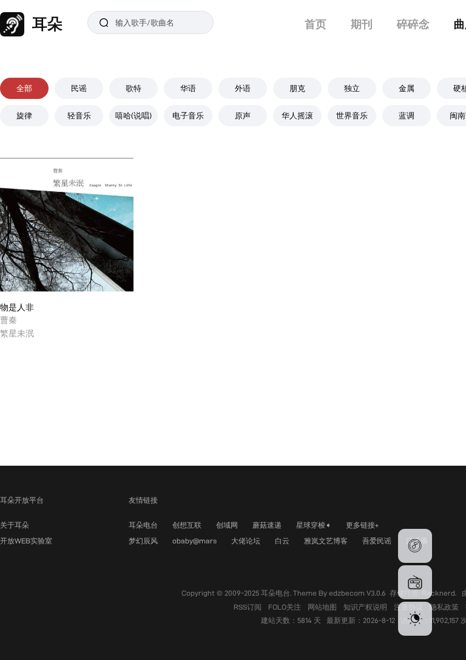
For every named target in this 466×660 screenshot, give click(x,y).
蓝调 (406, 115)
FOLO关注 (285, 607)
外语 (243, 88)
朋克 (297, 88)
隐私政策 (445, 607)
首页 (315, 24)
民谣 (79, 88)
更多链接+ (362, 525)
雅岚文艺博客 (326, 541)
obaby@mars (194, 541)
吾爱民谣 (376, 541)
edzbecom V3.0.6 (357, 593)
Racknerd (438, 593)
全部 (24, 88)
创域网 (227, 525)
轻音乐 (79, 115)
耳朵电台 (143, 525)
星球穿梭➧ (313, 525)
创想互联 (186, 525)
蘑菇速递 (267, 525)
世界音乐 (352, 115)
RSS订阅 (248, 607)
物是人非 (17, 307)
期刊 (362, 24)
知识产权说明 (366, 607)
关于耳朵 (14, 525)
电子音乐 (188, 115)
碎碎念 (413, 24)
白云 (282, 541)
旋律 (24, 115)
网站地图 (323, 607)
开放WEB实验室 (26, 541)
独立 (352, 88)
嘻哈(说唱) (133, 115)
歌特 (133, 88)
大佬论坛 (245, 541)
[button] (415, 546)
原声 (243, 115)
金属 (406, 88)
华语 (188, 88)
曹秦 (8, 320)
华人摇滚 (297, 115)
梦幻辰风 (143, 541)
